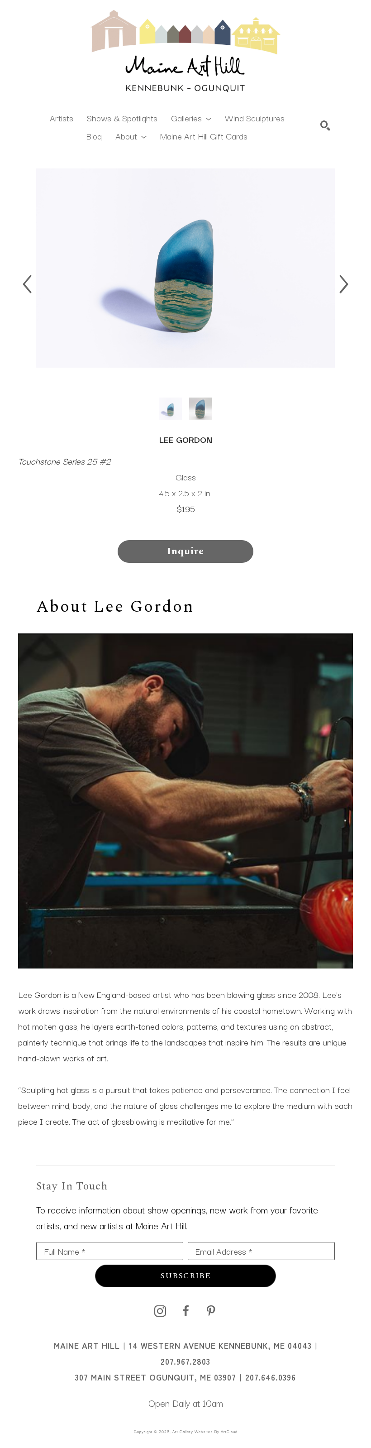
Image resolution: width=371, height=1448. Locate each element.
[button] (191, 117)
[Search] (325, 125)
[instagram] (160, 1311)
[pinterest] (211, 1311)
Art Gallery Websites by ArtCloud (205, 1431)
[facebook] (185, 1311)
